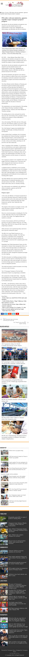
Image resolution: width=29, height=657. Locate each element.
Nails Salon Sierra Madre (8, 310)
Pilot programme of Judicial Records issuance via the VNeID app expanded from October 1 (14, 381)
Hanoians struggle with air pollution (9, 474)
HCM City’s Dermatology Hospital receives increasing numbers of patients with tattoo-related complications (14, 437)
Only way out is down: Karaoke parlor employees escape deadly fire (18, 483)
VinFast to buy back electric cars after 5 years (17, 574)
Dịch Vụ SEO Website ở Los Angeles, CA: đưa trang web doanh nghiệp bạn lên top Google (18, 625)
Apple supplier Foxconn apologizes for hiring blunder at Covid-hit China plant (18, 463)
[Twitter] (13, 653)
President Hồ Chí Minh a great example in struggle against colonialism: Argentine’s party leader (17, 592)
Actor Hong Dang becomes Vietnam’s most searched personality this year (18, 469)
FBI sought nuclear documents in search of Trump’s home (17, 569)
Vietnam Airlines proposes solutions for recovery (15, 551)
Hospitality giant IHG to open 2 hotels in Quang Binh (17, 517)
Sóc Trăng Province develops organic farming (20, 322)
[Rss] (10, 653)
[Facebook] (11, 653)
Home (2, 12)
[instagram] (18, 653)
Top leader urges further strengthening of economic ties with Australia (17, 604)
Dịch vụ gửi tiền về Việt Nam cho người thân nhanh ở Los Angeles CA (18, 637)
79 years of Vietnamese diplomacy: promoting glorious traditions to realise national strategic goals (17, 586)
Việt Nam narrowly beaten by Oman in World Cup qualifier (18, 457)
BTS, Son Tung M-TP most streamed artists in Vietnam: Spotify (18, 490)
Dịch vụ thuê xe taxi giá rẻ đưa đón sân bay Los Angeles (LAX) (17, 642)
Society (7, 12)
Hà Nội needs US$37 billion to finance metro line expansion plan (13, 418)
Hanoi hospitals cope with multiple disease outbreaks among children (17, 477)
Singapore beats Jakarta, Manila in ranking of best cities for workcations (17, 524)
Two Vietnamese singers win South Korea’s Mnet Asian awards (17, 495)
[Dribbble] (16, 653)
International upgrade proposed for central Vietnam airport (17, 563)
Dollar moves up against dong (16, 450)
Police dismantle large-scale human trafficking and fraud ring (10, 319)
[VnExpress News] (14, 4)
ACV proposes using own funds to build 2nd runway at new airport (12, 344)
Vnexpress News (11, 650)
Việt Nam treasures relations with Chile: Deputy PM (17, 608)
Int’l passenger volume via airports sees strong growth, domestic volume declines (13, 362)
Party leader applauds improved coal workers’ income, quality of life (17, 558)
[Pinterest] (14, 653)
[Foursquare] (17, 653)
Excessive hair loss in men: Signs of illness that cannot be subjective (17, 631)
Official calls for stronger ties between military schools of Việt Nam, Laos (17, 598)
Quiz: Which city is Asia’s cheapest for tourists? (15, 535)
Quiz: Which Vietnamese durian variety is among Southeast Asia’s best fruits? (18, 530)
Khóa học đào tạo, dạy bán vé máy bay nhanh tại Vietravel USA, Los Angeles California (17, 619)
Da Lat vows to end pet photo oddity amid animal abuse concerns (17, 542)
